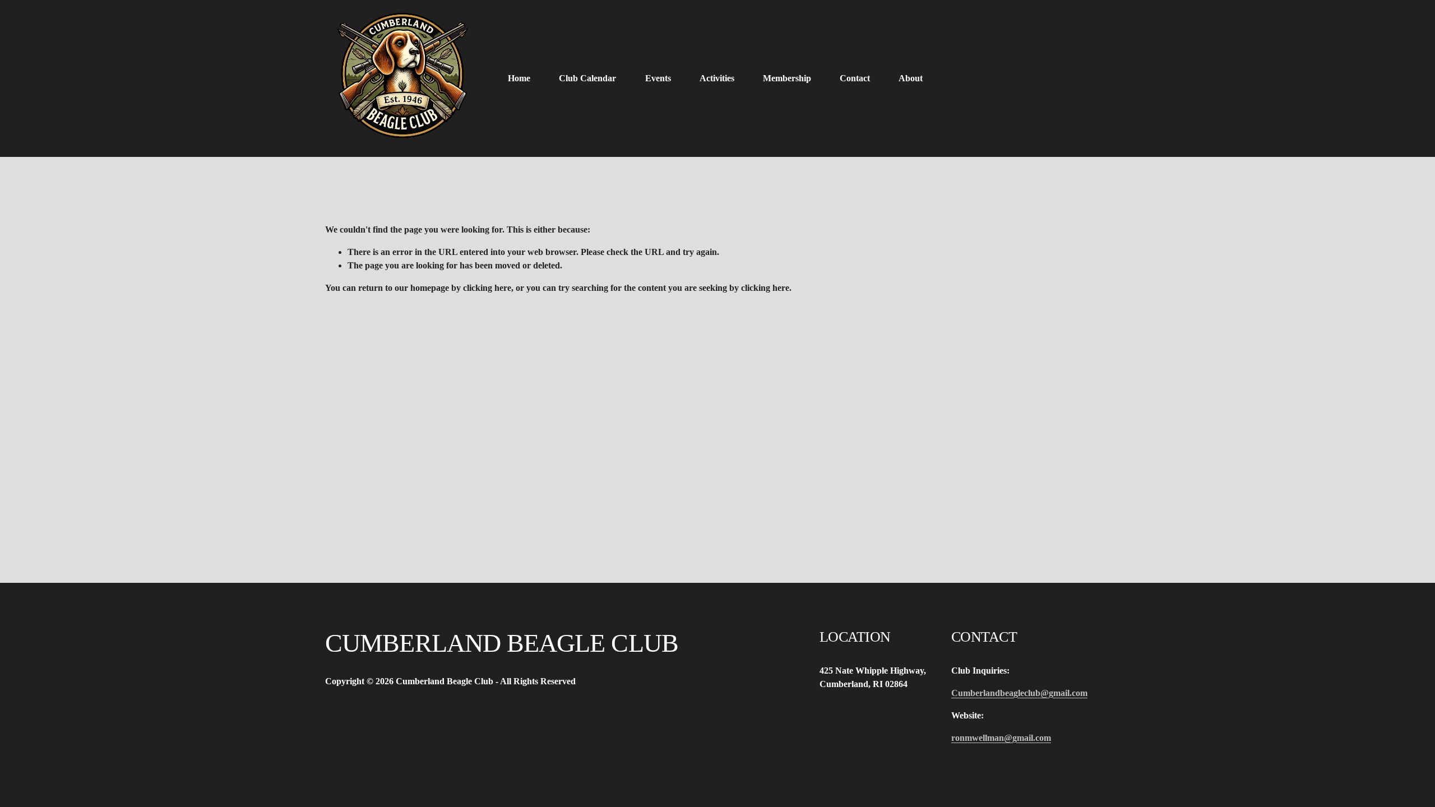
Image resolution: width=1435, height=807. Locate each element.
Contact (855, 78)
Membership (787, 78)
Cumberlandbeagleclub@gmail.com (1019, 693)
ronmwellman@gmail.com (1001, 738)
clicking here (487, 288)
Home (519, 78)
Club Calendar (587, 78)
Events (658, 78)
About (911, 78)
